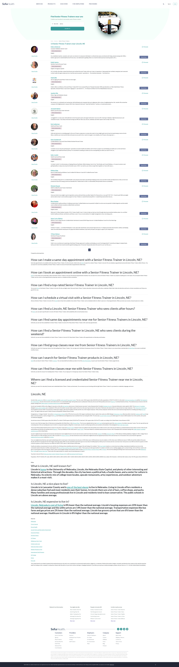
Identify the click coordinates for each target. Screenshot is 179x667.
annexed (100, 433)
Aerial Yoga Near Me (74, 611)
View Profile (34, 56)
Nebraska (54, 400)
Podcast (105, 645)
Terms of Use (119, 641)
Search (67, 28)
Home (52, 41)
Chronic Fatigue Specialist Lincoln (97, 614)
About (104, 635)
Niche (32, 558)
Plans (88, 643)
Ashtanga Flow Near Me (75, 616)
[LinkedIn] (127, 629)
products (55, 360)
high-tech (143, 409)
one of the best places (77, 487)
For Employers (78, 4)
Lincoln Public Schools (105, 415)
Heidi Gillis (54, 77)
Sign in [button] (169, 4)
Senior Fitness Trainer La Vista (118, 616)
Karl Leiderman (55, 124)
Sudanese (138, 414)
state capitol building (40, 408)
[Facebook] (121, 629)
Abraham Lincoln (107, 406)
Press (104, 641)
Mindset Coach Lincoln (95, 618)
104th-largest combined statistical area (50, 403)
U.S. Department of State (59, 414)
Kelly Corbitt (54, 155)
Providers (93, 4)
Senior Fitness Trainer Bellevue (118, 618)
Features (71, 635)
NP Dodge (33, 555)
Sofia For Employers (91, 635)
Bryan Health (102, 446)
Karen (121, 414)
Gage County (80, 429)
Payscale (33, 560)
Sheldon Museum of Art (61, 454)
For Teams (89, 637)
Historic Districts (65, 435)
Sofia (82, 263)
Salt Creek (99, 423)
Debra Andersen (55, 47)
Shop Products (58, 639)
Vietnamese (116, 414)
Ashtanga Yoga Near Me (75, 618)
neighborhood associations (37, 437)
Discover (64, 4)
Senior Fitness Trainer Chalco (117, 611)
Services (39, 4)
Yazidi (143, 414)
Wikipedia (33, 521)
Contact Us (118, 639)
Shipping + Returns (120, 637)
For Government (91, 641)
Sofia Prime (131, 348)
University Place (110, 433)
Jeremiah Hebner (56, 108)
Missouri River (76, 423)
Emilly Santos (55, 62)
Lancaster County (71, 400)
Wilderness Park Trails (36, 541)
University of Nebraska (140, 408)
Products (51, 4)
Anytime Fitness (95, 449)
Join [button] (175, 4)
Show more (72, 621)
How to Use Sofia (59, 635)
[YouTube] (124, 629)
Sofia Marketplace (86, 360)
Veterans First (58, 645)
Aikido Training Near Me (75, 614)
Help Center (118, 635)
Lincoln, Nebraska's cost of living (47, 505)
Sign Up (56, 637)
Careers (104, 637)
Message (145, 46)
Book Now (143, 57)
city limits (51, 437)
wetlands (119, 423)
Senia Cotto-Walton (57, 218)
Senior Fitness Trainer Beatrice (118, 609)
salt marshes (65, 406)
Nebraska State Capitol (49, 454)
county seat (63, 400)
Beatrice (113, 401)
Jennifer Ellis (54, 93)
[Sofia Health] (8, 4)
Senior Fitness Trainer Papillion (118, 614)
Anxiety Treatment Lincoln (96, 609)
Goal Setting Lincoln (94, 616)
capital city (40, 400)
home (43, 469)
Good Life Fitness (87, 449)
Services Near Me (59, 641)
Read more (112, 664)
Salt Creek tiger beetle (122, 424)
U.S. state (48, 400)
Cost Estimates (58, 647)
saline (115, 423)
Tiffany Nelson (55, 234)
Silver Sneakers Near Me (75, 609)
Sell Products (72, 641)
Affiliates (105, 639)
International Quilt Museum (75, 454)
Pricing (71, 639)
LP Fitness (103, 449)
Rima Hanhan (54, 201)
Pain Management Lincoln (96, 611)
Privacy (117, 643)
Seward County (70, 427)
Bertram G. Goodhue (140, 406)
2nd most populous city (130, 400)
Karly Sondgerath (56, 139)
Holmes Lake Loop (42, 451)
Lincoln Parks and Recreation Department (69, 447)
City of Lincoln (34, 524)
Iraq (55, 415)
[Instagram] (118, 629)
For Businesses (90, 639)
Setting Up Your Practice (74, 637)
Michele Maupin (55, 186)
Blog (104, 643)
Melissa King (54, 170)
